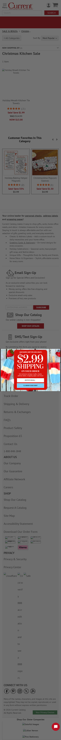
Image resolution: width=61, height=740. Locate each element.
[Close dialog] (58, 351)
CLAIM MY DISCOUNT (30, 385)
